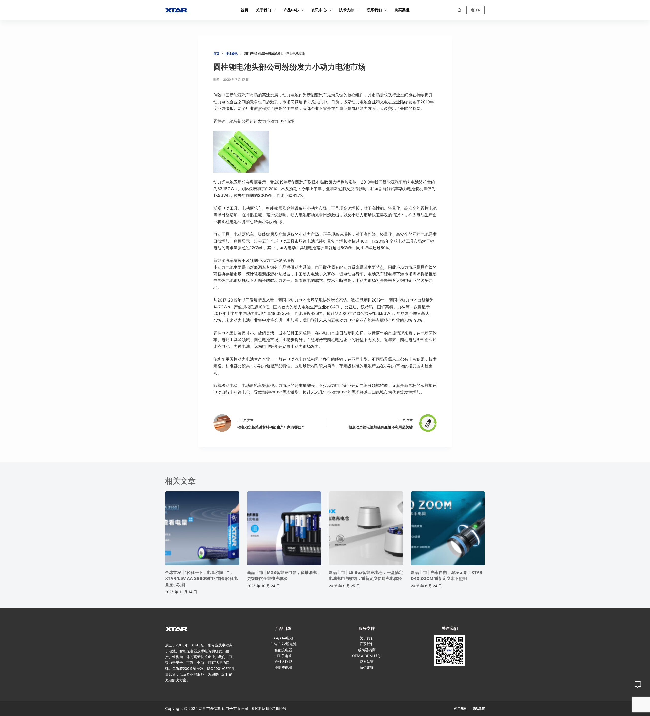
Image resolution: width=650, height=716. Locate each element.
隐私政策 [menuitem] (479, 708)
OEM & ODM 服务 (366, 656)
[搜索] (459, 10)
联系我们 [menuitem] (374, 10)
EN (478, 10)
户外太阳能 (283, 661)
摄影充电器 (283, 667)
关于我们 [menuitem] (263, 10)
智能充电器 (283, 650)
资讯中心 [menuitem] (319, 10)
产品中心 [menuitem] (291, 10)
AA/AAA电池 (283, 638)
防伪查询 (367, 667)
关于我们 (367, 638)
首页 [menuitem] (244, 10)
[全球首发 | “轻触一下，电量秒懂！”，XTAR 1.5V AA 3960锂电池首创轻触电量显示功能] (202, 528)
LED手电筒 (283, 656)
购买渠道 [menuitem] (402, 10)
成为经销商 (367, 650)
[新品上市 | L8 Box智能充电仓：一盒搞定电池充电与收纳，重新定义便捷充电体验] (366, 528)
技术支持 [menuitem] (346, 10)
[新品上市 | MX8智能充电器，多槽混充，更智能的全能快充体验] (284, 528)
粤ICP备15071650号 (268, 708)
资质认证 (367, 661)
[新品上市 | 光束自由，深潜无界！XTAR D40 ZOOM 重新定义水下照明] (448, 528)
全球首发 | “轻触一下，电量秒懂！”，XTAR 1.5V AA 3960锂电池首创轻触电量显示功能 (201, 578)
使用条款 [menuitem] (460, 708)
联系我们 (367, 644)
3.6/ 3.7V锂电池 (283, 644)
